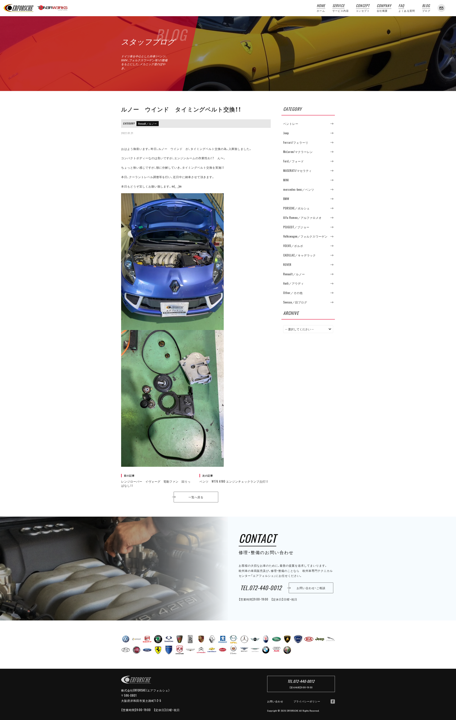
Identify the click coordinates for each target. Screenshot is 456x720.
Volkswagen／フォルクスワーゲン (305, 236)
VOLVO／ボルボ (293, 246)
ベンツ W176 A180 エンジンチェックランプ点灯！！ (234, 479)
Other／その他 (293, 293)
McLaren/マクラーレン (298, 152)
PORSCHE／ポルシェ (296, 208)
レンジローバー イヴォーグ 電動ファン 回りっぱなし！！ (156, 480)
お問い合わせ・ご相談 (311, 588)
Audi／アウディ (293, 283)
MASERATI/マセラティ (297, 170)
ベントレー (290, 123)
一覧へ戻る (196, 497)
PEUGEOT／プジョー (296, 227)
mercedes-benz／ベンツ (298, 189)
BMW (286, 199)
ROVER (287, 264)
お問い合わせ (275, 701)
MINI (286, 180)
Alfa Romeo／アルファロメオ (302, 217)
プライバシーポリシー (307, 701)
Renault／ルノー (147, 123)
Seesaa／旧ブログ (295, 302)
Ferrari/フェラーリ (295, 142)
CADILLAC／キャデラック (299, 255)
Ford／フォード (293, 161)
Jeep (286, 133)
